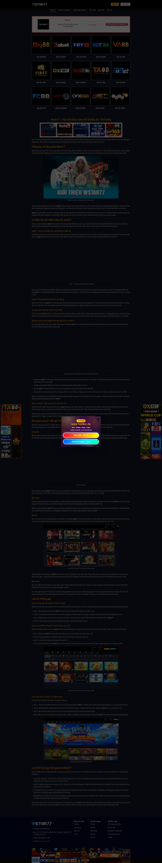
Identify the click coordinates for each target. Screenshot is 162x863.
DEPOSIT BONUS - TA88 (81, 442)
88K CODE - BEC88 (81, 435)
